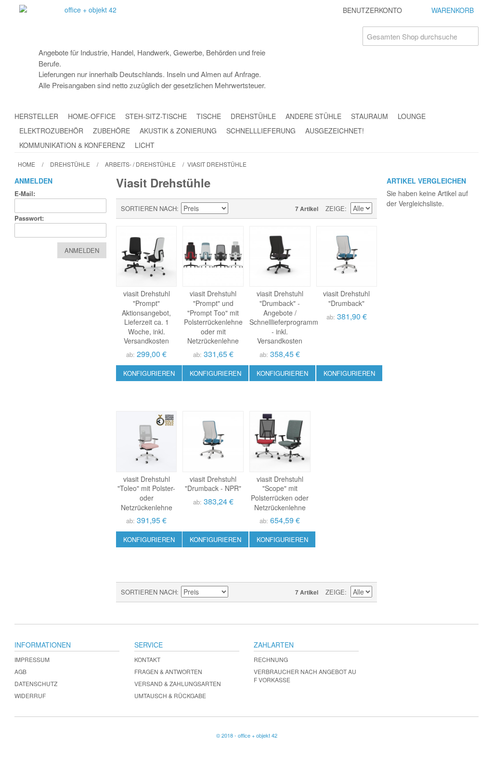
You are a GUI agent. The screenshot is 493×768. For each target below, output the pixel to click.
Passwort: (29, 218)
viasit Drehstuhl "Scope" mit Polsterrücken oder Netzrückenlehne (280, 493)
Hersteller (36, 116)
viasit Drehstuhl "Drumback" (346, 298)
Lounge (412, 116)
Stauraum (369, 116)
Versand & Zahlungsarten (177, 683)
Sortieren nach (149, 208)
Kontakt (147, 659)
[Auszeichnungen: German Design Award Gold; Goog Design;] (146, 441)
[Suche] (469, 36)
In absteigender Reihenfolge (237, 208)
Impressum (32, 659)
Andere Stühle (313, 116)
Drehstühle (253, 116)
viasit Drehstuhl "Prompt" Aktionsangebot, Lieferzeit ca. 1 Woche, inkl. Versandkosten (146, 317)
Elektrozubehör (51, 130)
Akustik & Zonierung (178, 130)
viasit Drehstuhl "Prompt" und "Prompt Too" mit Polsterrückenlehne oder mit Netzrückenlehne (213, 317)
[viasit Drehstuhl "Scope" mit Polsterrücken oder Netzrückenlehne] (280, 441)
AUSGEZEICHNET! (334, 130)
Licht (145, 145)
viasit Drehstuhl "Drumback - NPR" (213, 483)
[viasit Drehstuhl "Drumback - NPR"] (213, 441)
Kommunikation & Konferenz (72, 145)
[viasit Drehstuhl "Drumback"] (346, 256)
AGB (20, 671)
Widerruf (30, 695)
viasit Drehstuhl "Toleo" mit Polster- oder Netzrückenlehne (146, 493)
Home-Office (92, 116)
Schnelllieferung (261, 130)
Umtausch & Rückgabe (170, 695)
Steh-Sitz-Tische (156, 116)
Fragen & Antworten (168, 671)
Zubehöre (111, 130)
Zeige (335, 208)
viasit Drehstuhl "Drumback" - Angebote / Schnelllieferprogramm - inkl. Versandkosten (283, 317)
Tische (208, 116)
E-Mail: (24, 193)
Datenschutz (35, 683)
